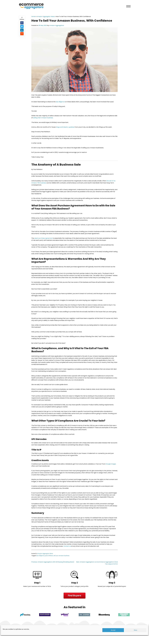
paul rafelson (49, 555)
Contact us (67, 546)
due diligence (60, 102)
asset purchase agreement (43, 238)
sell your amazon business (61, 555)
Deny (135, 630)
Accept (113, 630)
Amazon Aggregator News (46, 16)
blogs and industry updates (65, 127)
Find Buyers (74, 595)
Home (33, 16)
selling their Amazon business (43, 118)
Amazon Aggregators (56, 25)
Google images (111, 464)
